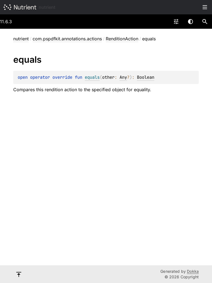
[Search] (205, 21)
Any (123, 77)
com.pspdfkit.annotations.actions (67, 38)
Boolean (145, 77)
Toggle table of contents (205, 7)
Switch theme (190, 21)
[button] (205, 21)
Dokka (193, 271)
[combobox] (176, 21)
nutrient (47, 7)
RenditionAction (122, 38)
